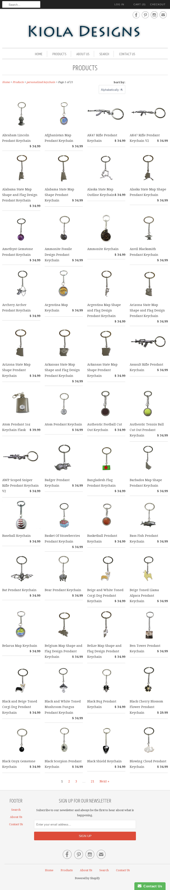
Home (38, 54)
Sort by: (119, 82)
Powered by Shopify (87, 878)
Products (59, 54)
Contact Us (127, 54)
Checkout (158, 4)
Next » (104, 781)
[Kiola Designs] (85, 31)
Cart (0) (139, 4)
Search (104, 54)
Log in (119, 4)
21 (92, 781)
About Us (82, 54)
